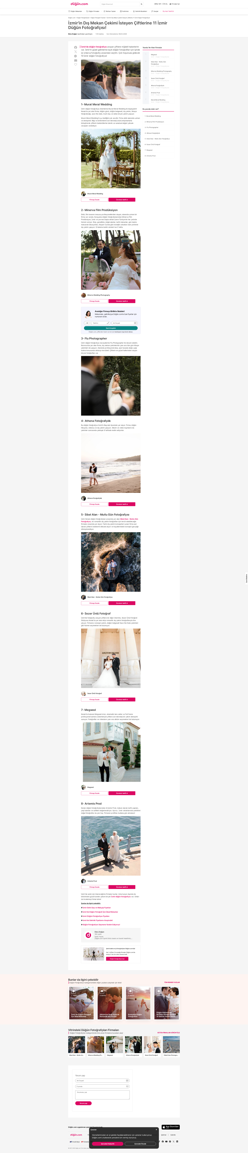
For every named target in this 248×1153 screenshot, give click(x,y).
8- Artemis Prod (150, 156)
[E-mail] (75, 60)
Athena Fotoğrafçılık (160, 87)
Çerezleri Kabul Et (107, 1144)
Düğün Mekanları (76, 11)
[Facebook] (75, 47)
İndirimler (125, 11)
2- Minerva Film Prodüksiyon (154, 122)
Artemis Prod (160, 94)
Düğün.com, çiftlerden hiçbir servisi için (111, 332)
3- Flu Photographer (151, 127)
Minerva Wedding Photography (161, 72)
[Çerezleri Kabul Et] (156, 1130)
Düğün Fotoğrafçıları (83, 18)
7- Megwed (148, 150)
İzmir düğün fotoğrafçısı (121, 897)
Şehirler (163, 1135)
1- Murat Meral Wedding (153, 116)
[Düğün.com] (79, 4)
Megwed (160, 56)
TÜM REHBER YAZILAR (172, 982)
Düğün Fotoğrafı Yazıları (98, 18)
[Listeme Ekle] (75, 64)
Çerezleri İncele (140, 1144)
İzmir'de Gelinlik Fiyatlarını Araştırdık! (98, 920)
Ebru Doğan (72, 34)
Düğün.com (71, 18)
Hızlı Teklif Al (169, 11)
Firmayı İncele (94, 200)
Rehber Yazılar (111, 11)
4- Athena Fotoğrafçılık (152, 133)
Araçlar (156, 11)
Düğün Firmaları (94, 11)
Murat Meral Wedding (160, 101)
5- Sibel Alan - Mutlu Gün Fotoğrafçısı (157, 139)
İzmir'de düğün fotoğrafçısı (94, 47)
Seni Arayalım (111, 328)
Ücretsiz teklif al (122, 200)
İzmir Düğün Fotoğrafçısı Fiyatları (96, 916)
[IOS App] (171, 1127)
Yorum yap (83, 1103)
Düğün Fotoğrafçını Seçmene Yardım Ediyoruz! (101, 925)
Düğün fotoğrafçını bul (117, 959)
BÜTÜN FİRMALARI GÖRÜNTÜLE (169, 1032)
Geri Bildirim (247, 578)
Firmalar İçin (176, 4)
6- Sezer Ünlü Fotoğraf (152, 144)
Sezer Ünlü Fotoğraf (160, 79)
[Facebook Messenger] (75, 56)
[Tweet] (75, 52)
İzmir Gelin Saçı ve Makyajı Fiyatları (97, 908)
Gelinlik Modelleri (141, 11)
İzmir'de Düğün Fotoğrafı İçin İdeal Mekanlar (100, 912)
